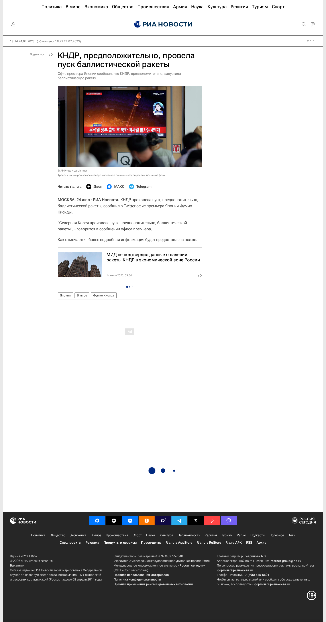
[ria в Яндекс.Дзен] (114, 520)
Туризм (226, 535)
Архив (261, 543)
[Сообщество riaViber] (229, 520)
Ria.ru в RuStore (209, 543)
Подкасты (257, 535)
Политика (38, 535)
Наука (150, 535)
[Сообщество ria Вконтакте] (130, 520)
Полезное (276, 535)
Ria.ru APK (234, 543)
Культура (166, 535)
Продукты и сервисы (120, 543)
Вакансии (17, 565)
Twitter (130, 205)
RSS (249, 543)
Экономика (78, 535)
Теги (292, 535)
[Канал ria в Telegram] (179, 520)
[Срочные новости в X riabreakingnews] (212, 520)
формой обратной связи (235, 570)
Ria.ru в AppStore (179, 543)
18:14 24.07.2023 (22, 41)
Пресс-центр (151, 543)
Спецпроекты (70, 543)
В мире (82, 295)
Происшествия (117, 535)
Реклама (92, 543)
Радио (241, 535)
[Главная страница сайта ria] (163, 24)
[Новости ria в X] (196, 520)
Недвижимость (189, 535)
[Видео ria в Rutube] (163, 520)
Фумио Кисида (103, 295)
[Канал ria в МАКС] (97, 520)
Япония (65, 295)
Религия (211, 535)
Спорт (137, 535)
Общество (57, 535)
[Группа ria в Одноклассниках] (147, 520)
